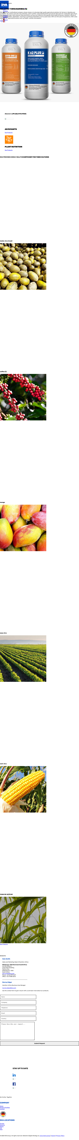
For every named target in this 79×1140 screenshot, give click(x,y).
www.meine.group (45, 1135)
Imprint (53, 1135)
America (2, 1125)
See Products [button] (8, 132)
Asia (1, 1129)
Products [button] (2, 21)
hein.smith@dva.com (8, 973)
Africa (1, 1126)
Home (1, 1106)
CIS (1, 1128)
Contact (2, 1109)
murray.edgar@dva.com (9, 988)
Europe (2, 1123)
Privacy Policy (60, 1135)
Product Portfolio (5, 1107)
